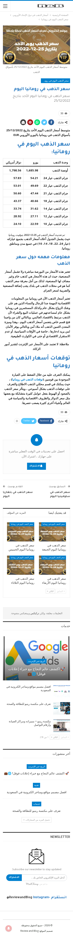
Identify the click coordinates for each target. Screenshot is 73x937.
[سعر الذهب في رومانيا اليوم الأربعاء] (52, 565)
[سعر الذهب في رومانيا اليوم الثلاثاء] (20, 565)
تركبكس (34, 613)
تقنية (36, 785)
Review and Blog (29, 930)
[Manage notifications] (8, 928)
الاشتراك (34, 466)
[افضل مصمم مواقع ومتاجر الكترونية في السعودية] (61, 691)
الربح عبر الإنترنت (36, 661)
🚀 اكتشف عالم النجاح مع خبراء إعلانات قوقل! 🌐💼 (36, 671)
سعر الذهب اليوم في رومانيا (55, 80)
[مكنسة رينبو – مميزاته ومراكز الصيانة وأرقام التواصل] (61, 726)
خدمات (36, 804)
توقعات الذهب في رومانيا (27, 379)
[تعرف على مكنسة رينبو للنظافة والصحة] (61, 708)
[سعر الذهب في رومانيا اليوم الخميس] (20, 531)
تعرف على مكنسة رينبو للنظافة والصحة (29, 703)
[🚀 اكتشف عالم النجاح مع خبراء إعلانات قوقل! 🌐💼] (36, 658)
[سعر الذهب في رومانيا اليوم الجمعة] (52, 531)
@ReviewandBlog (19, 897)
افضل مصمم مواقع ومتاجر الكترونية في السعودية (36, 792)
